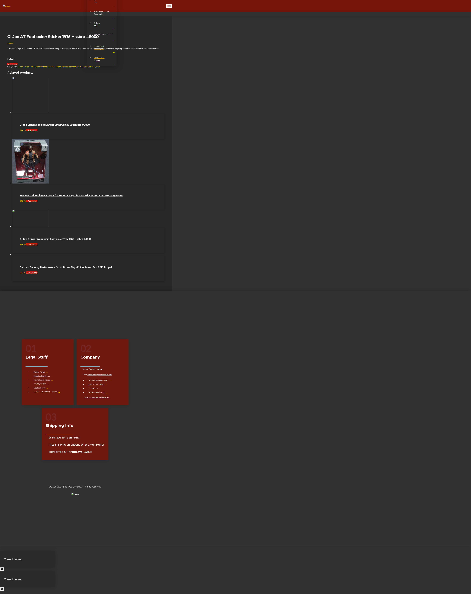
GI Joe (20, 66)
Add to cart (12, 64)
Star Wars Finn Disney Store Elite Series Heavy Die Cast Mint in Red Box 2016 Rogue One (71, 195)
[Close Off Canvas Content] (2, 569)
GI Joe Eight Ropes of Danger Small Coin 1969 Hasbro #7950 (55, 124)
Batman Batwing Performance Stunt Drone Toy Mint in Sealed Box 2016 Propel (66, 267)
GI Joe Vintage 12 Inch (44, 66)
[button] (162, 6)
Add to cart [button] (32, 130)
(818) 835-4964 (95, 369)
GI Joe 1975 (29, 66)
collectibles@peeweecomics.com (99, 375)
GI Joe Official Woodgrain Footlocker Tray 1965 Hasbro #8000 (55, 239)
